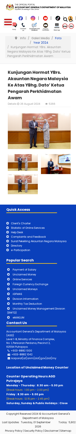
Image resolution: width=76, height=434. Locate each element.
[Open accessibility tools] (71, 19)
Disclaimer (51, 431)
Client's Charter (21, 223)
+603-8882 (18, 354)
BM (65, 26)
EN (71, 26)
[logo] (38, 6)
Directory (16, 245)
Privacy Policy (13, 431)
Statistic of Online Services (28, 228)
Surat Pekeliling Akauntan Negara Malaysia (38, 241)
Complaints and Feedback (28, 237)
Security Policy (33, 431)
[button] (23, 162)
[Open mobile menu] (8, 23)
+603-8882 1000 (21, 350)
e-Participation (20, 250)
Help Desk (17, 232)
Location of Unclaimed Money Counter (37, 367)
